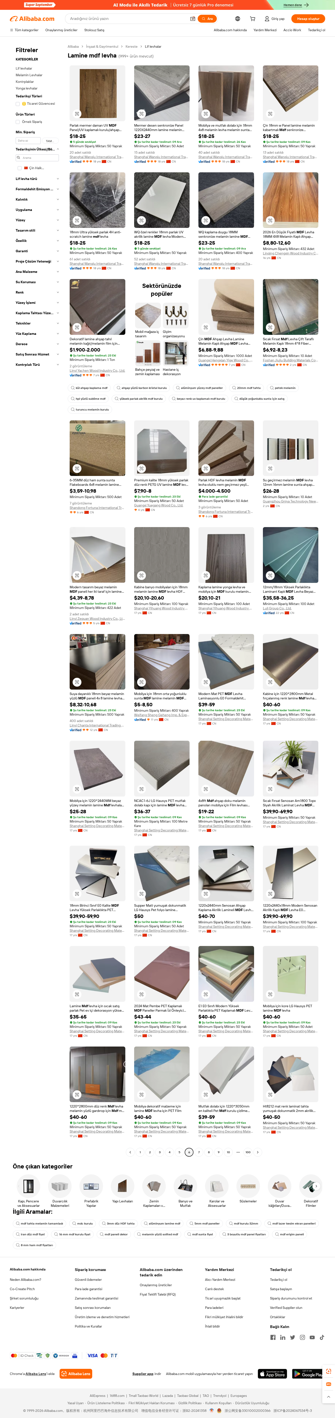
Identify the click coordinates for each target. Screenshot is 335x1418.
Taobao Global (187, 1396)
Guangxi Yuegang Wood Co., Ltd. (158, 505)
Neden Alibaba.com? (25, 1280)
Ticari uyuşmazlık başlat (223, 1298)
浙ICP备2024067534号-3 (292, 1411)
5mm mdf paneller (207, 1223)
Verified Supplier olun (286, 1308)
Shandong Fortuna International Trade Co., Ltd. (97, 508)
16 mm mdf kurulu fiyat (74, 1234)
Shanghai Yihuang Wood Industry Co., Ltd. (162, 608)
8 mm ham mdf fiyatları (37, 1245)
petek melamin (285, 388)
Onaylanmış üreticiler (156, 1285)
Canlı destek (214, 1289)
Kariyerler (17, 1308)
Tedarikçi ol (278, 1280)
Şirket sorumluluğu (24, 1298)
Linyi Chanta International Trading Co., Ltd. (97, 725)
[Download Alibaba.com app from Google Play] (308, 1374)
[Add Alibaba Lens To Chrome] (76, 1374)
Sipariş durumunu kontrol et (291, 1298)
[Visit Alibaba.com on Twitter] (293, 1337)
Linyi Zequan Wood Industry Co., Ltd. (97, 618)
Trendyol (219, 1396)
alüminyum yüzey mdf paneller (202, 388)
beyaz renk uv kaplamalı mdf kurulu (201, 398)
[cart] (253, 19)
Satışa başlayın (281, 1289)
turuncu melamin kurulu (92, 409)
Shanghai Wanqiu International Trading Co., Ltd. (97, 157)
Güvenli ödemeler (88, 1280)
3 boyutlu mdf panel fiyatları (246, 1234)
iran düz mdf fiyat (33, 1234)
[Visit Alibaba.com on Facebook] (273, 1337)
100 (248, 1152)
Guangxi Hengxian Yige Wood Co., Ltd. (226, 360)
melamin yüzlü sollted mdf (160, 1234)
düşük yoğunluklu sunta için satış (261, 398)
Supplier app (143, 1374)
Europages (239, 1396)
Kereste (132, 46)
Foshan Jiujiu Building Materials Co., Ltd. (291, 360)
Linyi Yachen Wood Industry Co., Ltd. (97, 370)
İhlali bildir (212, 1326)
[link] (328, 1371)
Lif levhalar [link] (153, 46)
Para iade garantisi (88, 1289)
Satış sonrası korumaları (93, 1308)
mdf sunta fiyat (202, 1234)
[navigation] (37, 600)
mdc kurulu (85, 1223)
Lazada (167, 1396)
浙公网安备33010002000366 (248, 1411)
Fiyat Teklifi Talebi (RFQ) (158, 1294)
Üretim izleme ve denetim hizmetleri (102, 1317)
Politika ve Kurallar (88, 1326)
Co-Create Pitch (22, 1289)
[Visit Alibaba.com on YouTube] (312, 1337)
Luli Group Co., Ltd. (277, 608)
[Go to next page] (257, 1152)
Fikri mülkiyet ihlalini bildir (224, 1317)
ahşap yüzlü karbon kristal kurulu (144, 388)
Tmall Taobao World (143, 1396)
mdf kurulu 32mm (246, 1223)
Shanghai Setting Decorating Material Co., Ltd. (226, 719)
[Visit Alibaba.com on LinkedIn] (283, 1337)
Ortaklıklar (277, 1317)
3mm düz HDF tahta (121, 1223)
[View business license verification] (211, 1410)
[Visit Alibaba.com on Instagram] (302, 1337)
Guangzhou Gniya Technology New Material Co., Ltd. (291, 501)
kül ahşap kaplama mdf (91, 388)
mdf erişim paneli (292, 1234)
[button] (193, 19)
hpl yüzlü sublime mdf (90, 398)
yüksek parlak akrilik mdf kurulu (141, 398)
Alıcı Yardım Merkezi (220, 1280)
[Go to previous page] (130, 1152)
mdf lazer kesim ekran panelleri (294, 1223)
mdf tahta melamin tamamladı (42, 1223)
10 (228, 1152)
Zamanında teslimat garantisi (96, 1298)
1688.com (117, 1396)
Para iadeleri (214, 1308)
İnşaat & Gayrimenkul (102, 46)
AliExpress (97, 1396)
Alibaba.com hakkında (28, 1269)
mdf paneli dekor (116, 1234)
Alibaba (73, 46)
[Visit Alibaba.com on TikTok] (322, 1337)
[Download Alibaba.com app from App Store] (272, 1374)
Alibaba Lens (36, 1374)
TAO (206, 1396)
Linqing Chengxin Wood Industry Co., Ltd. (291, 253)
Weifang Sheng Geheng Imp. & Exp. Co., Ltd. (162, 715)
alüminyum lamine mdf (164, 1223)
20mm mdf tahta (249, 388)
